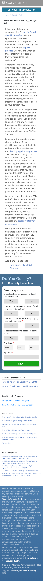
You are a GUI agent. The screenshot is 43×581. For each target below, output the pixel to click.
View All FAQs (6, 443)
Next (21, 363)
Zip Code (8, 352)
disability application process (23, 151)
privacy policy (12, 560)
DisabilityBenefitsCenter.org (14, 499)
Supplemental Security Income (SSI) (15, 401)
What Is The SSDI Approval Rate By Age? (16, 430)
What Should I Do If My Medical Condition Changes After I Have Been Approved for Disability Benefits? (21, 474)
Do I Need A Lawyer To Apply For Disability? (17, 421)
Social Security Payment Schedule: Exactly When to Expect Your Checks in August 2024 (19, 467)
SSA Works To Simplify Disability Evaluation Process (20, 471)
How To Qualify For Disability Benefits (20, 386)
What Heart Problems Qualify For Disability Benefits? (20, 417)
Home (7, 15)
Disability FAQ (17, 15)
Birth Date (8, 343)
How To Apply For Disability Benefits (19, 382)
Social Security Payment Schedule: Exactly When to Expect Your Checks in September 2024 (19, 462)
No (32, 301)
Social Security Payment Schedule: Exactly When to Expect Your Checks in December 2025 (19, 457)
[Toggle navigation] (39, 2)
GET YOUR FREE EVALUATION (21, 9)
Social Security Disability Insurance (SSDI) (17, 405)
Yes (11, 301)
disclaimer (33, 558)
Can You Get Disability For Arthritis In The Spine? (19, 434)
